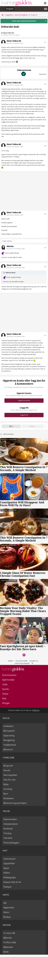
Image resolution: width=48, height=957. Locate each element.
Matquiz (7, 886)
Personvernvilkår (21, 661)
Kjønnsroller (8, 679)
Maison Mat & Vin (12, 882)
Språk (10, 661)
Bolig (6, 718)
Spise (6, 868)
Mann (6, 912)
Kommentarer (9, 675)
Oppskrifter (9, 863)
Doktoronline (10, 819)
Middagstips (9, 877)
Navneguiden (10, 775)
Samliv (5, 689)
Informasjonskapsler (22, 663)
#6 (45, 267)
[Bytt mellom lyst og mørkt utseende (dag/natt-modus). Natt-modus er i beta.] (32, 663)
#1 (45, 42)
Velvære (7, 838)
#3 (45, 146)
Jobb (4, 684)
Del (12, 426)
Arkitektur (8, 726)
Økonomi (8, 749)
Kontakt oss (33, 661)
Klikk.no (35, 710)
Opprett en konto (24, 400)
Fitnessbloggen (11, 842)
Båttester (8, 947)
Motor (7, 925)
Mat (4, 698)
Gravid (6, 770)
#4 (45, 214)
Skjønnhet (8, 907)
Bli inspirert (9, 730)
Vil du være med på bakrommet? (24, 21)
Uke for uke (9, 779)
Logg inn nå (24, 415)
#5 (45, 248)
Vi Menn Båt (9, 942)
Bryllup (7, 917)
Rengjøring (9, 740)
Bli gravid (8, 765)
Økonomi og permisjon (15, 803)
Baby (6, 784)
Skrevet (15, 43)
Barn (5, 793)
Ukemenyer (9, 858)
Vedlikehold (9, 745)
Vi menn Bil (9, 933)
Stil (4, 903)
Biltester (7, 937)
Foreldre (8, 757)
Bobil (5, 951)
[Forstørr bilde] (17, 62)
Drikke (6, 872)
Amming (7, 789)
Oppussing (8, 735)
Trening (7, 833)
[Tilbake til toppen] (24, 654)
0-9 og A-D (16, 35)
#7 (45, 335)
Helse (5, 693)
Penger (6, 703)
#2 (45, 84)
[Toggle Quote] (4, 272)
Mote (6, 894)
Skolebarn (8, 798)
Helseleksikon (10, 824)
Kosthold (8, 828)
